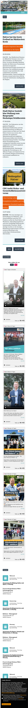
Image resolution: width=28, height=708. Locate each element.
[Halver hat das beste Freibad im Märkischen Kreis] (14, 28)
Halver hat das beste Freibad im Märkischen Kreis (14, 39)
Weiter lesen (19, 86)
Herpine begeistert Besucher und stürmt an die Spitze (13, 48)
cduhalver (8, 319)
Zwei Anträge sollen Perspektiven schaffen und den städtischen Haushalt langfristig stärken (13, 202)
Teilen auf (17, 320)
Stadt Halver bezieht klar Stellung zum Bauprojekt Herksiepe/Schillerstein (14, 114)
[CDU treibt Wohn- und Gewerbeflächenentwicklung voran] (14, 177)
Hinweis (21, 698)
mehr (22, 315)
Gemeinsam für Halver (10, 9)
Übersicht (23, 695)
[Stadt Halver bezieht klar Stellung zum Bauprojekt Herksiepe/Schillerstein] (14, 100)
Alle (12, 264)
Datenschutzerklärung (8, 692)
